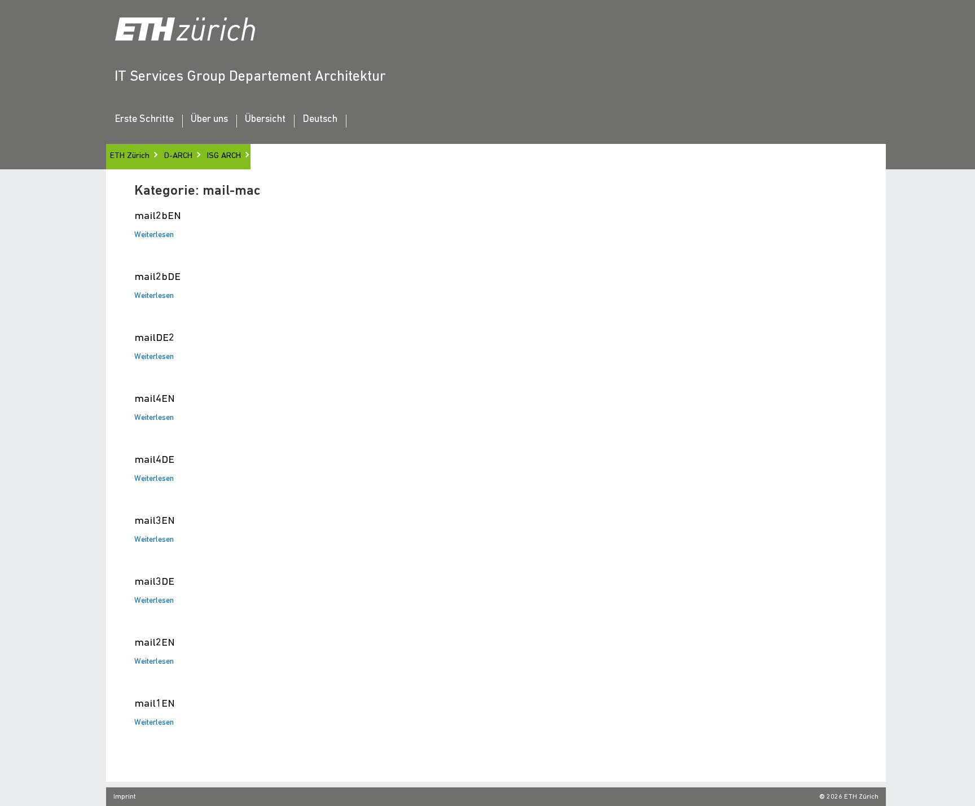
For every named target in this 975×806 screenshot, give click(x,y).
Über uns (209, 120)
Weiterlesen (154, 235)
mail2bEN (157, 216)
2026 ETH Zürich (853, 797)
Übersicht (265, 120)
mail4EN (154, 399)
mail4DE (154, 460)
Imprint (124, 797)
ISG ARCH (224, 156)
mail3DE (154, 582)
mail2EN (154, 643)
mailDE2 (154, 338)
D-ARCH (178, 156)
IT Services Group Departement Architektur (250, 77)
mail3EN (154, 521)
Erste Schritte (144, 120)
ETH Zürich (130, 156)
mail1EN (154, 704)
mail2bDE (157, 277)
